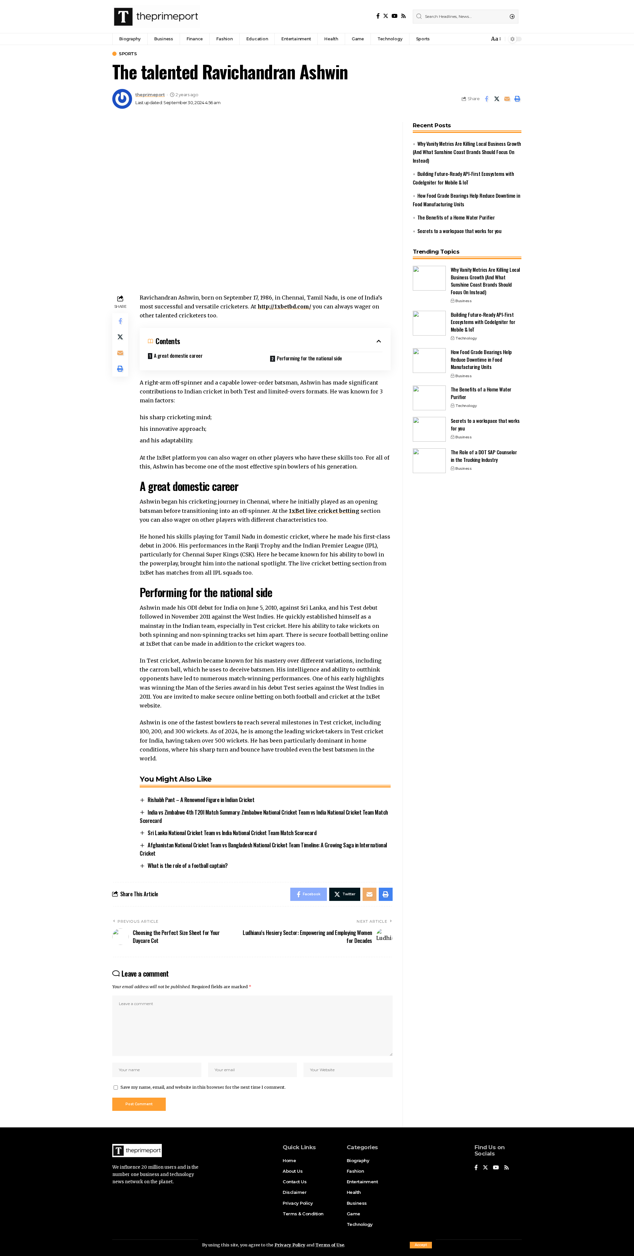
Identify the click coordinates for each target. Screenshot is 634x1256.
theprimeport (149, 94)
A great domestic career (178, 355)
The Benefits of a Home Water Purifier (456, 217)
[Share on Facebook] (486, 99)
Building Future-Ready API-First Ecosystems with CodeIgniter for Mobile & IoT (483, 322)
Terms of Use (329, 1244)
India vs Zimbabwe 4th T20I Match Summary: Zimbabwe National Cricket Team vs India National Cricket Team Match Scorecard (264, 816)
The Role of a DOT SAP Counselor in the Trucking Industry (484, 455)
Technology (465, 338)
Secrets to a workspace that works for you (459, 230)
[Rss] (403, 16)
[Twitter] (385, 16)
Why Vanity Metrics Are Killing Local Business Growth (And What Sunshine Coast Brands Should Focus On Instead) (467, 152)
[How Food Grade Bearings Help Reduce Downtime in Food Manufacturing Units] (429, 360)
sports (128, 54)
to (240, 722)
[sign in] (473, 39)
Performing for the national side (309, 358)
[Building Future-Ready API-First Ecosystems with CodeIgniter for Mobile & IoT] (429, 323)
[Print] (517, 99)
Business (463, 301)
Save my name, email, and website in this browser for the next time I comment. (203, 1087)
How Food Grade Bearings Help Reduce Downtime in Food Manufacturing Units (481, 359)
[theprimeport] (156, 16)
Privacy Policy (289, 1244)
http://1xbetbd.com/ (284, 306)
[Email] (506, 99)
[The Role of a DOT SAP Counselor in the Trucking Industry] (429, 460)
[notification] (482, 39)
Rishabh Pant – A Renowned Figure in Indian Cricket (201, 799)
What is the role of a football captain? (188, 865)
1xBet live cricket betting (324, 510)
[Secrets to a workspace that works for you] (429, 429)
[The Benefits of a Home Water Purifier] (429, 397)
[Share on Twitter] (496, 99)
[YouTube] (394, 16)
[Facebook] (378, 16)
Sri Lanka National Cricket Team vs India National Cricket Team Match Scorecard (232, 833)
